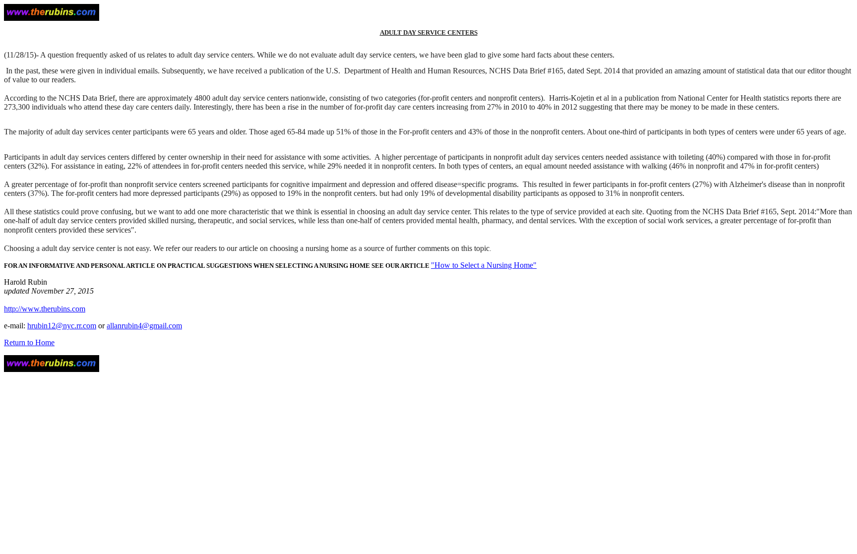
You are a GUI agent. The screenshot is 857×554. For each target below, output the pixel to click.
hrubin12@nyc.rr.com (61, 325)
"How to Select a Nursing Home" (484, 265)
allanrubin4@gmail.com (144, 325)
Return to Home (29, 342)
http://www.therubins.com (44, 309)
